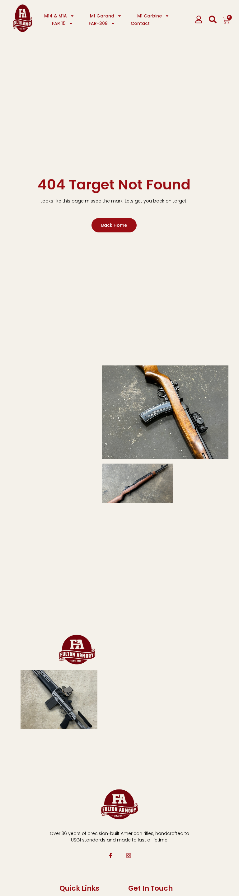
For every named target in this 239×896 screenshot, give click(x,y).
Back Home (114, 225)
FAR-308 (98, 23)
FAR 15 (59, 23)
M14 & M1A (55, 16)
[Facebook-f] (110, 855)
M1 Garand (102, 16)
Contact (140, 23)
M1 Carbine (149, 16)
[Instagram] (128, 855)
